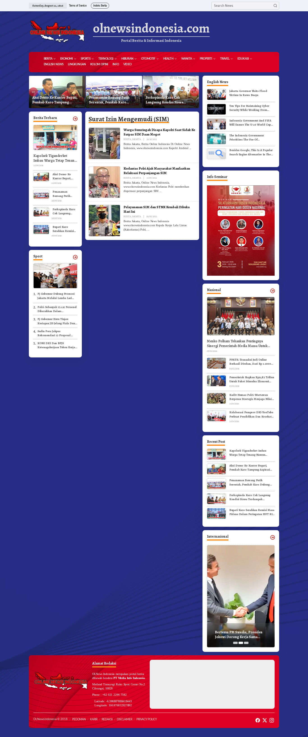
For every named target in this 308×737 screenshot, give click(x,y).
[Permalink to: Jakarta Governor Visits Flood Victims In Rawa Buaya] (216, 94)
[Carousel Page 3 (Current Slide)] (246, 643)
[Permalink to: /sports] (75, 257)
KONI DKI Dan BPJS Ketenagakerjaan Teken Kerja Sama (56, 345)
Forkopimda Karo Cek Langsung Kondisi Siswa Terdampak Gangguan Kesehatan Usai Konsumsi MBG (113, 100)
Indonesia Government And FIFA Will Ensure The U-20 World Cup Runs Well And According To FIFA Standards (251, 123)
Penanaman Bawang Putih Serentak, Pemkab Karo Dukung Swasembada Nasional (56, 100)
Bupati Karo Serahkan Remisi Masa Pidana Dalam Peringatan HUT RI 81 (170, 100)
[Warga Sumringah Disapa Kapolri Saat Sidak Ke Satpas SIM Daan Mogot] (190, 148)
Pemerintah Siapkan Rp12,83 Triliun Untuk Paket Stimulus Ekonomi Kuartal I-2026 (251, 379)
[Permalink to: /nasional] (272, 291)
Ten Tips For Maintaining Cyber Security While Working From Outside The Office (249, 108)
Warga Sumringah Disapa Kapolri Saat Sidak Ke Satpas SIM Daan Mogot (159, 132)
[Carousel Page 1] (235, 643)
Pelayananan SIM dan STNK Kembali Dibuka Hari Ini (157, 209)
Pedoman (79, 719)
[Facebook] (258, 720)
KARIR (93, 719)
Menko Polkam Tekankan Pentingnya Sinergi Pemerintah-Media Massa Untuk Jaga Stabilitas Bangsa (237, 343)
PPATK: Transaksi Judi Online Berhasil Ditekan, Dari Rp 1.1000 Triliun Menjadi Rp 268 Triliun (250, 362)
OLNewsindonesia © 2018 (50, 719)
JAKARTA (136, 139)
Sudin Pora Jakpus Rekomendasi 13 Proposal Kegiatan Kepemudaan (54, 333)
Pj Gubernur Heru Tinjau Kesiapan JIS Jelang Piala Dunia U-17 (57, 321)
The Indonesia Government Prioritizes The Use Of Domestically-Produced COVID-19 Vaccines (251, 137)
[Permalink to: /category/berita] (75, 118)
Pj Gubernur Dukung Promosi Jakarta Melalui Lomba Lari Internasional (56, 296)
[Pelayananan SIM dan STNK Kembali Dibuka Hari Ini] (148, 229)
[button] (275, 5)
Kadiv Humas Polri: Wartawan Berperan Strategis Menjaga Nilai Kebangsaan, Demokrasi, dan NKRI (251, 397)
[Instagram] (272, 720)
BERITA (127, 139)
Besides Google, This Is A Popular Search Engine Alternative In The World (251, 152)
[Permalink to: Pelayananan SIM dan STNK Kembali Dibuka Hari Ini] (104, 220)
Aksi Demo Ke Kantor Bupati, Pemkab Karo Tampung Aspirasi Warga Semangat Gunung (64, 176)
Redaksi (107, 719)
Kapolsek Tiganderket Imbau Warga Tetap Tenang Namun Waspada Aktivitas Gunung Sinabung (54, 158)
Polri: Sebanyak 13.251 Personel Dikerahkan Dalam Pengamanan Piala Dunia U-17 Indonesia (57, 309)
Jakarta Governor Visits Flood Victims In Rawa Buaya (248, 93)
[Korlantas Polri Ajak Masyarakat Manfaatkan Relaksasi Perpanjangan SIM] (160, 191)
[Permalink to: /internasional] (272, 537)
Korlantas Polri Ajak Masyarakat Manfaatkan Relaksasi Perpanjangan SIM (157, 170)
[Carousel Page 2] (241, 643)
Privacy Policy (146, 719)
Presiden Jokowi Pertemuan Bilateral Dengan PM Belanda (238, 634)
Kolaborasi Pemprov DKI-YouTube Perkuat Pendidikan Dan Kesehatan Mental (252, 414)
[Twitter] (265, 720)
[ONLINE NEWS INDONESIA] (57, 31)
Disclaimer (124, 719)
